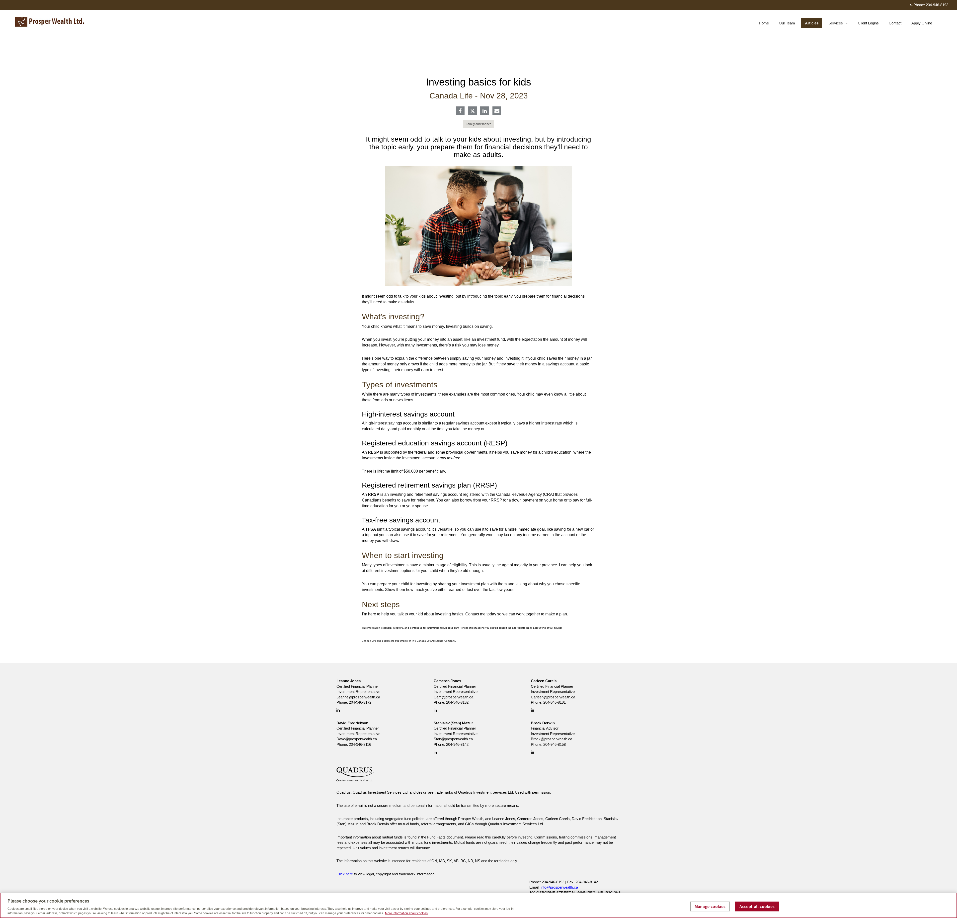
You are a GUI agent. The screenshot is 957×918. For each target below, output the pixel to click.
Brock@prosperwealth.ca (551, 739)
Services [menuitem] (836, 24)
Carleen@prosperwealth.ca (553, 697)
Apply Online (921, 23)
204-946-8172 (360, 702)
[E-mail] (496, 111)
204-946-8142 (457, 744)
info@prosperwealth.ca (559, 887)
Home (764, 23)
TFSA (370, 529)
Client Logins (868, 23)
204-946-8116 (360, 744)
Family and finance (478, 124)
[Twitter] (472, 110)
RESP (373, 452)
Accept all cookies (757, 906)
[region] (478, 905)
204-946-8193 (937, 5)
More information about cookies (406, 913)
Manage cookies (710, 906)
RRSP (373, 494)
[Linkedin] (484, 111)
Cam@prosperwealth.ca (453, 697)
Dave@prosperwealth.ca (356, 739)
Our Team (787, 23)
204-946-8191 (554, 702)
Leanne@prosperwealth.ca (358, 697)
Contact (895, 23)
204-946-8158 (554, 744)
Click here (344, 874)
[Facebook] (460, 111)
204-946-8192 (457, 702)
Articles (811, 23)
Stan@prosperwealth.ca (453, 739)
